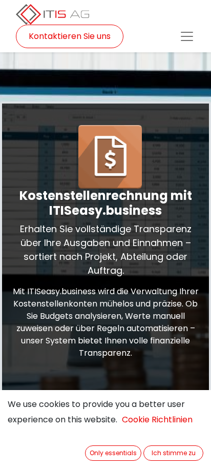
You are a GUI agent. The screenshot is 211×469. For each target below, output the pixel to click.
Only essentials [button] (113, 452)
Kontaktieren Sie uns (70, 36)
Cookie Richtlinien (157, 419)
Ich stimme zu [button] (174, 452)
